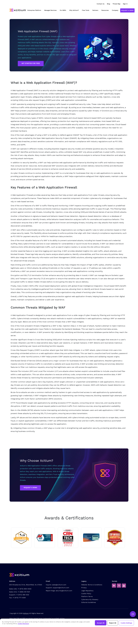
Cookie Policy (86, 593)
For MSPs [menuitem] (63, 10)
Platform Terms (87, 596)
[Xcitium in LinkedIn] (114, 586)
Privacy (84, 587)
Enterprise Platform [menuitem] (34, 10)
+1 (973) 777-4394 (19, 597)
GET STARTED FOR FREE (31, 63)
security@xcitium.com (64, 590)
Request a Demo (127, 10)
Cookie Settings (126, 623)
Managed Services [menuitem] (50, 10)
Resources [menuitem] (105, 10)
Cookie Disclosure (23, 623)
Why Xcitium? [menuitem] (74, 10)
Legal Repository (87, 590)
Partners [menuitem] (95, 10)
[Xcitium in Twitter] (119, 586)
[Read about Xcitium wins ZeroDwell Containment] (114, 538)
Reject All (112, 623)
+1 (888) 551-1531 (24, 592)
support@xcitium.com (61, 587)
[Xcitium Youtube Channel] (124, 586)
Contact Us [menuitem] (100, 4)
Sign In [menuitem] (125, 4)
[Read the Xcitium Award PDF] (91, 538)
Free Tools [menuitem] (85, 10)
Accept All (100, 623)
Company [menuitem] (115, 10)
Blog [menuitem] (108, 4)
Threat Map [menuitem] (116, 4)
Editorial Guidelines (88, 602)
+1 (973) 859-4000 (24, 589)
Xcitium (26, 613)
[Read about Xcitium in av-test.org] (44, 538)
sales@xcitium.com (59, 585)
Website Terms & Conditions (91, 585)
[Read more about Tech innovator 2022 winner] (68, 538)
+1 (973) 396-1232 (22, 595)
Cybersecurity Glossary (89, 599)
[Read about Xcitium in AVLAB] (21, 538)
